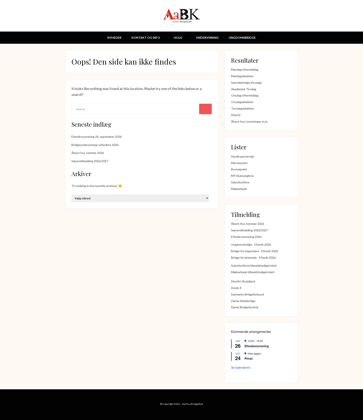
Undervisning (207, 37)
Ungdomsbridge (242, 37)
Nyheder (114, 37)
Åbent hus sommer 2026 (87, 153)
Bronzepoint (239, 169)
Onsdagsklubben (242, 102)
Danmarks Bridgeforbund (247, 294)
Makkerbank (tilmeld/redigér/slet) (252, 272)
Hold (178, 37)
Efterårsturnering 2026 (246, 236)
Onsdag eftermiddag (244, 95)
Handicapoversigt (242, 156)
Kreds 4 (236, 288)
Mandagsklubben (242, 76)
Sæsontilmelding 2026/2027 (89, 161)
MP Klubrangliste (242, 176)
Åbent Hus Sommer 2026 (247, 223)
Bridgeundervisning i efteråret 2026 (94, 145)
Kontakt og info (146, 37)
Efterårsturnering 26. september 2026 (96, 136)
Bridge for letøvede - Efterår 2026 (253, 257)
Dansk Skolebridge (243, 301)
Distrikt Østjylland (243, 281)
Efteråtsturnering (257, 346)
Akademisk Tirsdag (243, 89)
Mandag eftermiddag (244, 69)
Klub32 (236, 115)
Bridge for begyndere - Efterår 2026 (254, 251)
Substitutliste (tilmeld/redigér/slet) (254, 265)
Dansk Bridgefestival (244, 307)
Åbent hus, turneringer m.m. (249, 121)
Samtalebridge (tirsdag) (246, 82)
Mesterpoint (239, 163)
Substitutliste (240, 182)
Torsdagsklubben (242, 108)
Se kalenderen (240, 367)
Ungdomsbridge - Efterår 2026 (251, 244)
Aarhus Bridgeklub (192, 403)
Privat (249, 358)
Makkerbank (239, 189)
